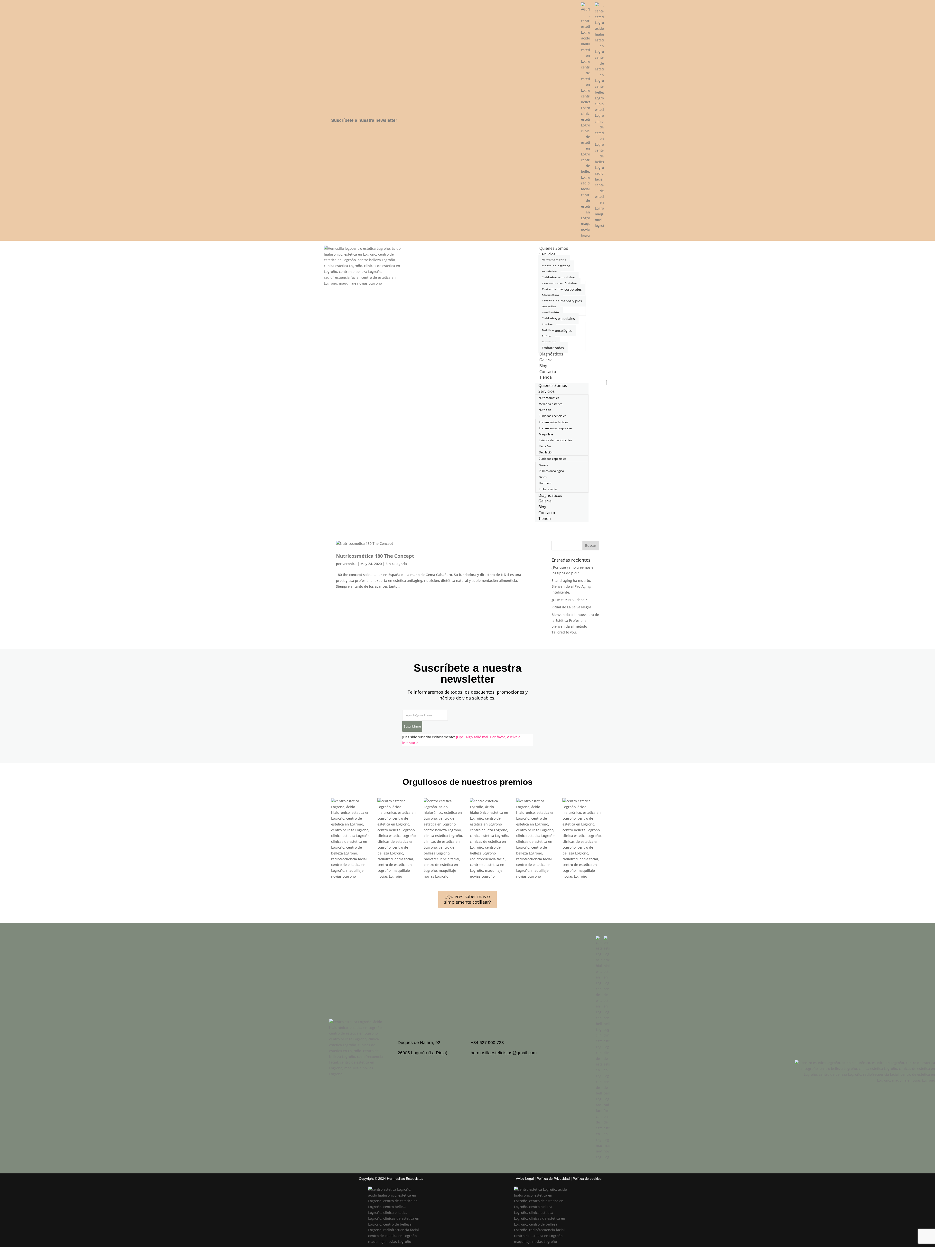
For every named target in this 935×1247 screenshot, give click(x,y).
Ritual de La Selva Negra (571, 607)
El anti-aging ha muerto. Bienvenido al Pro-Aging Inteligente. (571, 586)
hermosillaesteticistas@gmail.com (504, 1052)
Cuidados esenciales (558, 277)
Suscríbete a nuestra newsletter (364, 120)
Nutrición (549, 271)
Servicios (547, 254)
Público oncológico (557, 330)
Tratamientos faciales (559, 283)
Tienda (545, 377)
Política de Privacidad (553, 1178)
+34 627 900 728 (487, 1042)
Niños (546, 336)
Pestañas (549, 307)
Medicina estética (556, 266)
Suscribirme (412, 726)
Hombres (549, 342)
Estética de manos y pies (562, 301)
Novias (547, 324)
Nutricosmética (554, 260)
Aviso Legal (525, 1178)
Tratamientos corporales (562, 289)
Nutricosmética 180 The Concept (375, 556)
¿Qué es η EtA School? (569, 599)
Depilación (550, 312)
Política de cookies (587, 1178)
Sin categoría (396, 563)
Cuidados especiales (558, 318)
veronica (349, 563)
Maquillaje (550, 295)
